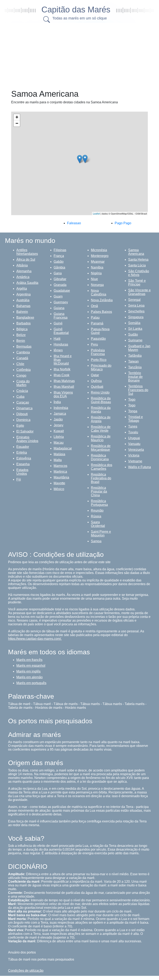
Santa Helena (138, 259)
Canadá (22, 358)
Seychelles (136, 311)
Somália (134, 323)
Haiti (57, 338)
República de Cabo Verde (101, 428)
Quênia (96, 381)
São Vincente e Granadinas (139, 292)
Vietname (135, 461)
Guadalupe (62, 290)
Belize (21, 335)
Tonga (132, 411)
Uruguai (134, 438)
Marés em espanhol (30, 665)
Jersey (58, 425)
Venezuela (136, 449)
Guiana (59, 308)
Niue (94, 279)
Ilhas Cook (61, 375)
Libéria (59, 437)
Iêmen (58, 350)
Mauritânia (61, 477)
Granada (60, 285)
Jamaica (60, 413)
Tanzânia (135, 367)
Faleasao (74, 223)
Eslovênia (23, 458)
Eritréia (21, 452)
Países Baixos (101, 311)
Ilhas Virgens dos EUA (63, 394)
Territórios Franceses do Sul (138, 390)
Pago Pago (123, 223)
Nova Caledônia (98, 292)
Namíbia (97, 267)
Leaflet (96, 213)
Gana (58, 273)
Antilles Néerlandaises (27, 252)
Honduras (61, 344)
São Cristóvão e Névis (138, 273)
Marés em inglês (28, 671)
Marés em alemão (29, 677)
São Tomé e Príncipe (137, 282)
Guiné (58, 323)
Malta (58, 460)
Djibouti (22, 414)
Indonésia (61, 408)
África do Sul (25, 259)
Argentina (23, 294)
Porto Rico (98, 360)
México (59, 489)
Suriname (135, 340)
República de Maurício (101, 438)
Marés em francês (29, 660)
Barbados (23, 323)
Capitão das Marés (75, 9)
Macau (59, 442)
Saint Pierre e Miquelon (101, 533)
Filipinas (60, 250)
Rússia (96, 516)
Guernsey (61, 302)
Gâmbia (59, 267)
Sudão (133, 334)
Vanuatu (134, 444)
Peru (94, 344)
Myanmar (98, 261)
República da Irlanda (101, 409)
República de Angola (101, 419)
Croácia (22, 391)
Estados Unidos (22, 471)
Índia (57, 402)
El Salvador (25, 431)
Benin (20, 340)
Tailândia (135, 355)
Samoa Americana (136, 252)
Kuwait (59, 431)
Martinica (60, 471)
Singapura (135, 317)
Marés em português (31, 683)
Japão (58, 419)
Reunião (97, 510)
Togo (131, 399)
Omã (94, 306)
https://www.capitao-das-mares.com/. (35, 638)
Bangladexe (25, 317)
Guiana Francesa (60, 315)
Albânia (22, 265)
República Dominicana (100, 457)
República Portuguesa (99, 502)
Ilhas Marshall (64, 386)
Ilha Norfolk (62, 369)
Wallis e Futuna (139, 467)
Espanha (23, 464)
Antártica (22, 277)
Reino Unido (100, 392)
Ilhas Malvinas (64, 381)
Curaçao (22, 402)
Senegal (134, 299)
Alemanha (23, 271)
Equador (22, 446)
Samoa (96, 541)
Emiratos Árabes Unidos (27, 439)
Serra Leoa (136, 305)
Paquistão (98, 338)
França (59, 256)
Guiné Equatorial (61, 331)
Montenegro (99, 256)
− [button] (17, 123)
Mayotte (59, 483)
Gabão (59, 261)
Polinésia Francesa (98, 352)
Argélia (21, 288)
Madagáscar (63, 448)
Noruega (97, 285)
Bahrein (22, 311)
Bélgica (22, 329)
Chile (20, 364)
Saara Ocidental (98, 524)
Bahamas (23, 306)
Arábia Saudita (27, 282)
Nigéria (96, 273)
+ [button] (17, 117)
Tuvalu (133, 432)
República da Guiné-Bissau (101, 400)
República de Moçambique (101, 447)
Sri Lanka (135, 328)
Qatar (95, 375)
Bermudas (23, 346)
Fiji (18, 479)
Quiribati (97, 386)
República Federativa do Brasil (101, 478)
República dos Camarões (101, 466)
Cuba (20, 396)
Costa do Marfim (23, 383)
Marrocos (60, 466)
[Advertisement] (83, 55)
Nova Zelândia (102, 300)
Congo (21, 375)
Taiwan (133, 361)
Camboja (23, 352)
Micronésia (99, 250)
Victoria (133, 455)
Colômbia (23, 369)
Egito (20, 425)
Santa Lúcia (137, 265)
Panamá (97, 323)
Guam (58, 296)
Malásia (59, 454)
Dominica (23, 420)
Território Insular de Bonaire (135, 376)
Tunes (132, 426)
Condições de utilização (25, 970)
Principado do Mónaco (101, 367)
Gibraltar (60, 279)
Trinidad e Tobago (135, 418)
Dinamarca (24, 408)
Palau (95, 317)
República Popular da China (99, 491)
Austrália (22, 300)
